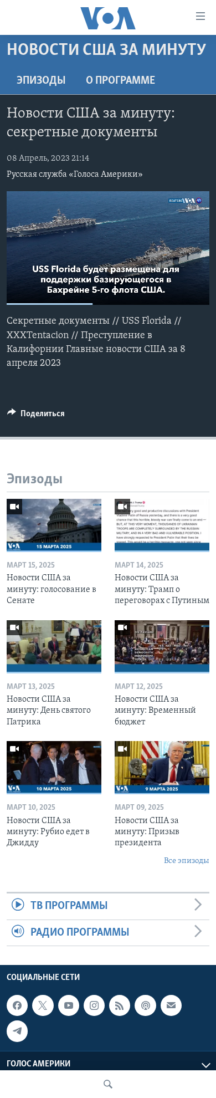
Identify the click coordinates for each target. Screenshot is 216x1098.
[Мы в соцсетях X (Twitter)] (42, 1005)
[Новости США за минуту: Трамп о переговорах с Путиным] (162, 525)
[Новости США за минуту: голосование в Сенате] (54, 525)
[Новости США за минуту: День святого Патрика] (54, 646)
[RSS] (119, 1005)
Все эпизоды (186, 861)
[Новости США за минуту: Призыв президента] (162, 767)
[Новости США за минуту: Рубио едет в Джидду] (54, 767)
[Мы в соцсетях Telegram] (17, 1030)
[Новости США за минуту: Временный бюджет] (162, 646)
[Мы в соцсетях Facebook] (17, 1005)
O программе (120, 80)
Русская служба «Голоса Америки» (75, 174)
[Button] (36, 416)
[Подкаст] (145, 1005)
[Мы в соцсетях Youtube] (68, 1005)
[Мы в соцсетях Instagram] (94, 1005)
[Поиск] (108, 1084)
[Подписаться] (171, 1005)
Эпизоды (41, 80)
